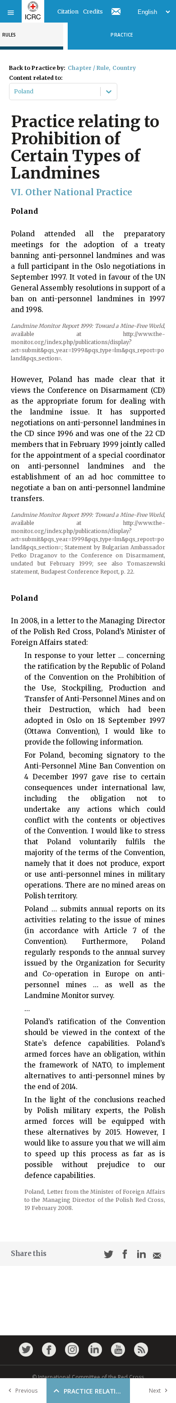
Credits (93, 11)
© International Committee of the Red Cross (88, 1377)
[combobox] (14, 92)
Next (155, 1390)
